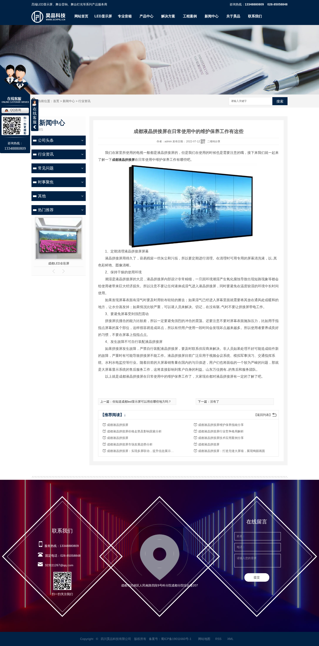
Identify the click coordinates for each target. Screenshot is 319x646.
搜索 (279, 101)
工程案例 (190, 16)
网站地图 (204, 639)
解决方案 (168, 16)
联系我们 (255, 16)
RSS (218, 639)
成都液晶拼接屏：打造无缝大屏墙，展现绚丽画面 (231, 451)
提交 (257, 577)
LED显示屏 (103, 16)
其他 (42, 196)
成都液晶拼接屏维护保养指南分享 (221, 425)
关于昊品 (233, 16)
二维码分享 (213, 141)
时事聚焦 (46, 182)
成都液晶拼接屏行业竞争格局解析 (221, 431)
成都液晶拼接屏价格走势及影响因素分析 (134, 431)
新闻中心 (212, 16)
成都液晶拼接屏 (123, 159)
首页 (56, 101)
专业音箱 (125, 16)
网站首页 (81, 16)
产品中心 (146, 16)
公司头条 (46, 140)
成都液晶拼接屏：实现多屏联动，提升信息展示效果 (141, 451)
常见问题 (46, 168)
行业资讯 (84, 101)
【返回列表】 (263, 415)
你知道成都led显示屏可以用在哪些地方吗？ (141, 401)
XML (230, 639)
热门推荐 (46, 210)
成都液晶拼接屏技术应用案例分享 (221, 438)
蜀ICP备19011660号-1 (176, 639)
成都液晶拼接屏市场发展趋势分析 (130, 444)
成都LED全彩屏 (58, 263)
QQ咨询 (15, 110)
